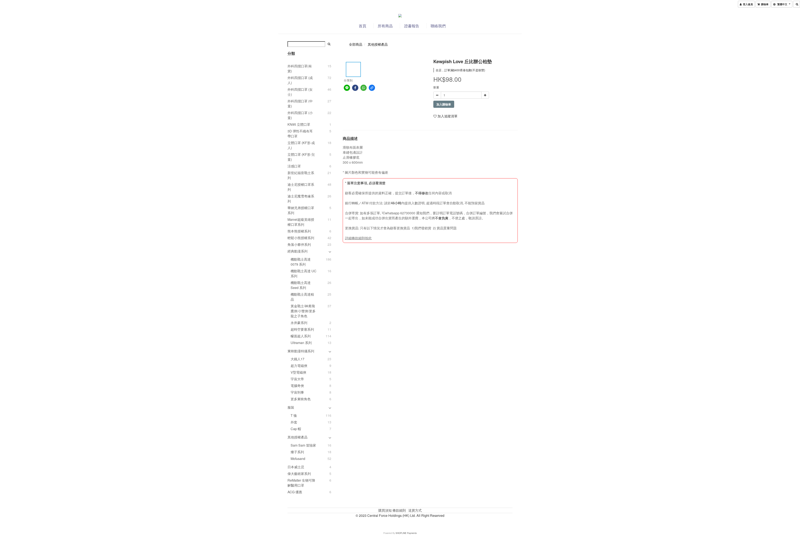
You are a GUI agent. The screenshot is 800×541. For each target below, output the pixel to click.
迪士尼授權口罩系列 (301, 187)
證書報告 (411, 25)
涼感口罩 (294, 166)
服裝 (291, 407)
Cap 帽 (296, 428)
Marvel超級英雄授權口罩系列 (301, 222)
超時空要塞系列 (302, 329)
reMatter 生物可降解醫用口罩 (301, 483)
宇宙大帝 (297, 379)
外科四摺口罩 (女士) (300, 92)
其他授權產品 (298, 437)
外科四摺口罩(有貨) (300, 68)
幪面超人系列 (301, 336)
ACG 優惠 (295, 492)
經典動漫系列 (298, 251)
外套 (294, 422)
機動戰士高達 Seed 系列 (301, 285)
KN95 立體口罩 (299, 124)
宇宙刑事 (297, 392)
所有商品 (385, 25)
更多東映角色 (301, 399)
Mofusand (298, 458)
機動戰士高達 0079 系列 (301, 262)
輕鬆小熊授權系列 (301, 237)
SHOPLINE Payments (406, 533)
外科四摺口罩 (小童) (300, 115)
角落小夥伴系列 (299, 244)
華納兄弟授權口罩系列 (301, 210)
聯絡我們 (438, 25)
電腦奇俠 (297, 385)
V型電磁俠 (298, 372)
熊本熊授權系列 (299, 231)
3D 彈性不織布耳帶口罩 (300, 133)
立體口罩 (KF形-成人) (301, 145)
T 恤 (294, 415)
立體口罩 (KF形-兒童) (301, 157)
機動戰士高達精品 (302, 297)
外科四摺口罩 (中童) (300, 103)
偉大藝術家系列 (299, 473)
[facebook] (355, 88)
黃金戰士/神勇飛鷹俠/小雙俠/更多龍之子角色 (303, 311)
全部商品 (355, 44)
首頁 (362, 25)
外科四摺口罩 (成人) (300, 80)
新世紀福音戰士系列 (301, 175)
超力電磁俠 (299, 365)
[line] (347, 88)
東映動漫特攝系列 (301, 351)
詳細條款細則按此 (358, 238)
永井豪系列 (299, 322)
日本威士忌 (296, 466)
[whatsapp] (363, 88)
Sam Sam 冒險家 (303, 445)
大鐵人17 (297, 358)
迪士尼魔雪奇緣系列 (301, 198)
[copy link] (372, 88)
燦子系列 (297, 451)
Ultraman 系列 (301, 342)
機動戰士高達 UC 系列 (303, 273)
